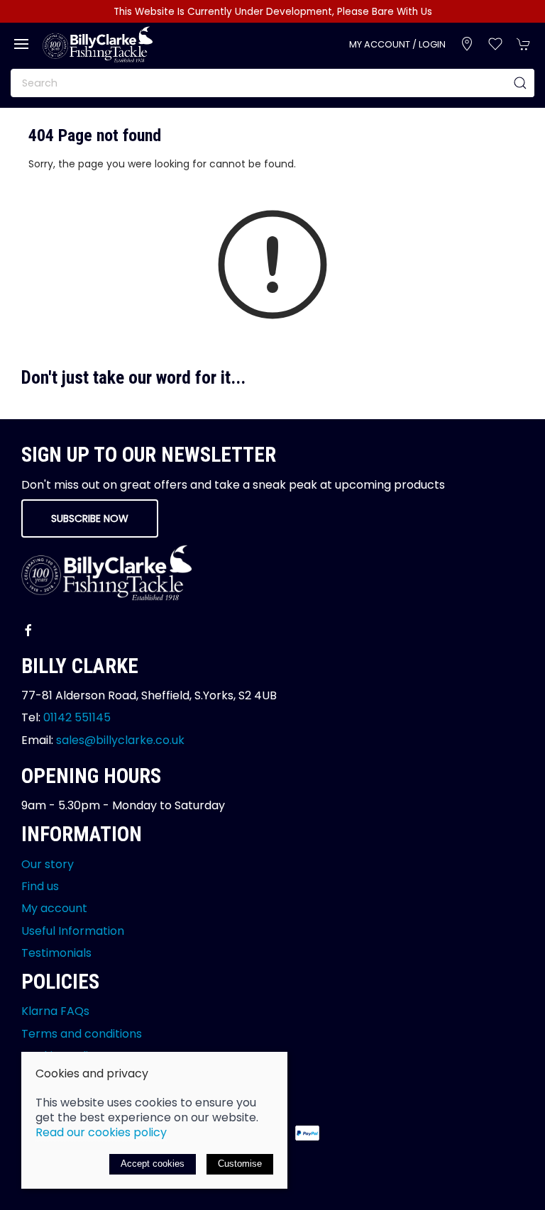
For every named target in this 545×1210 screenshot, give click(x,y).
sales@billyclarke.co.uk (120, 740)
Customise (240, 1163)
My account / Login (397, 44)
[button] (21, 44)
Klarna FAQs (55, 1011)
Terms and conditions (81, 1034)
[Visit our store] (467, 44)
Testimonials (56, 953)
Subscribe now (89, 518)
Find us (40, 886)
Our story (47, 864)
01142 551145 (77, 717)
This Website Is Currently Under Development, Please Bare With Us (273, 11)
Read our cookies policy (101, 1132)
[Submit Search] (520, 83)
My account (54, 908)
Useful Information (72, 931)
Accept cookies (153, 1163)
